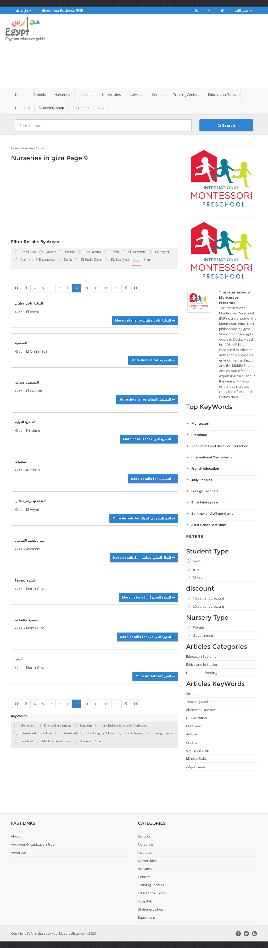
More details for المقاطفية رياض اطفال (142, 518)
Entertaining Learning (208, 502)
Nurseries (28, 148)
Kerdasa (33, 430)
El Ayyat (32, 311)
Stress (191, 693)
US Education (196, 718)
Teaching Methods (200, 701)
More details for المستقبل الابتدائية (145, 399)
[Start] (16, 288)
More (147, 260)
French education (205, 468)
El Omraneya (37, 351)
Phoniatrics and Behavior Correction (219, 446)
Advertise (106, 107)
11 (96, 288)
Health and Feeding (201, 672)
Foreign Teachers (204, 491)
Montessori (200, 423)
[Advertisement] (166, 51)
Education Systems (201, 656)
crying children (197, 750)
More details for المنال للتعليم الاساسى (142, 557)
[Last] (135, 288)
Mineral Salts (196, 758)
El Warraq (34, 390)
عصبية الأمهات (196, 766)
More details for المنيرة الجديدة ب (146, 637)
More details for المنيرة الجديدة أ (147, 597)
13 (116, 288)
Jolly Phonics (201, 480)
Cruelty (191, 742)
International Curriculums (211, 457)
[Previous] (26, 288)
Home (20, 94)
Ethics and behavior (201, 664)
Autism (191, 734)
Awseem (33, 548)
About (15, 836)
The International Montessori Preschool (235, 297)
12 (106, 288)
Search (228, 125)
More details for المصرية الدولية (147, 439)
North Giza (35, 588)
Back (136, 261)
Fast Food (193, 726)
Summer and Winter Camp (212, 513)
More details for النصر (154, 676)
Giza (19, 311)
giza (41, 148)
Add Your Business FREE (64, 10)
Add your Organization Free (33, 844)
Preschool (199, 435)
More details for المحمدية (151, 360)
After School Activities (208, 525)
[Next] (125, 288)
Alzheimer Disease (201, 709)
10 (86, 288)
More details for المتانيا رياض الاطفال (143, 320)
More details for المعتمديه (151, 478)
